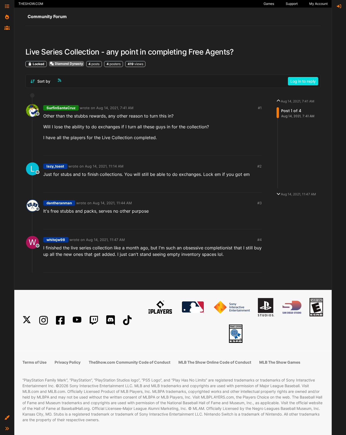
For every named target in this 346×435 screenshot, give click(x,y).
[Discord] (110, 320)
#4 (259, 239)
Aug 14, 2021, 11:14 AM (104, 166)
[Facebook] (60, 320)
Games (269, 4)
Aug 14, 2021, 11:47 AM (105, 239)
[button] (7, 417)
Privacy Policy (68, 362)
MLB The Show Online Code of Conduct (214, 362)
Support (292, 4)
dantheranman (59, 203)
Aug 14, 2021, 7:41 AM (115, 108)
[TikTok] (127, 320)
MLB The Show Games (279, 362)
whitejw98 (55, 239)
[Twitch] (93, 320)
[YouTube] (77, 320)
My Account (318, 4)
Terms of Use (34, 362)
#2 (259, 166)
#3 (259, 203)
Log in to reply (303, 81)
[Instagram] (43, 320)
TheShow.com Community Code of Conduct (129, 362)
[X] (26, 320)
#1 (260, 108)
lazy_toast (55, 166)
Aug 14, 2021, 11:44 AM (112, 203)
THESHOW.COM (30, 4)
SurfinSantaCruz (60, 108)
